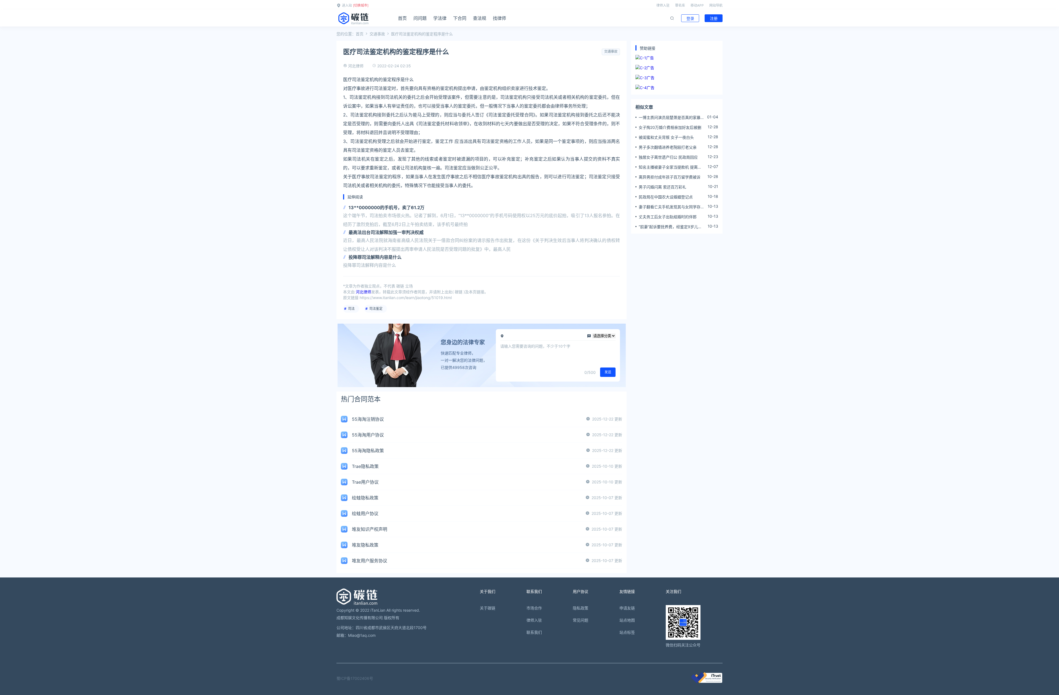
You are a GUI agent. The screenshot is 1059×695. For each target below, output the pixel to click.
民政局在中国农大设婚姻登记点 (666, 197)
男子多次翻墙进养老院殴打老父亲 (668, 147)
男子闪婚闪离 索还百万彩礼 (662, 187)
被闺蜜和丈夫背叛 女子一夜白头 (666, 137)
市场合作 (534, 608)
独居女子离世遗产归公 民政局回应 (668, 157)
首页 (402, 18)
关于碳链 (487, 608)
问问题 (420, 18)
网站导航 (716, 5)
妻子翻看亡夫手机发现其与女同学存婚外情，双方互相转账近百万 (671, 206)
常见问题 (580, 620)
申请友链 (627, 608)
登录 (690, 18)
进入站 (347, 5)
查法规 (479, 18)
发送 (608, 372)
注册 (714, 18)
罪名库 (680, 5)
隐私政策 (580, 608)
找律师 (499, 18)
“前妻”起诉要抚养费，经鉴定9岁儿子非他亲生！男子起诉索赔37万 (670, 226)
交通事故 (377, 33)
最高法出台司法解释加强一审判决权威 (386, 232)
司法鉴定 (376, 309)
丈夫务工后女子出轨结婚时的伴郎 (668, 216)
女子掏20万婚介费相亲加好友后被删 (670, 127)
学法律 (439, 18)
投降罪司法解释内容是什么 (375, 257)
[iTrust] (707, 681)
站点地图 (627, 620)
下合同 (459, 18)
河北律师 (355, 65)
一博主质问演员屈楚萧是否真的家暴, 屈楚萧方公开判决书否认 (670, 117)
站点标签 (627, 632)
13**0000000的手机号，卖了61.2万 (386, 207)
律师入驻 (663, 5)
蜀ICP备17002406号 (354, 678)
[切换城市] (360, 5)
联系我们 (534, 632)
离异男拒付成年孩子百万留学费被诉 (669, 177)
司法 (351, 309)
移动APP (697, 5)
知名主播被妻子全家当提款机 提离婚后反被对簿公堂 (670, 167)
